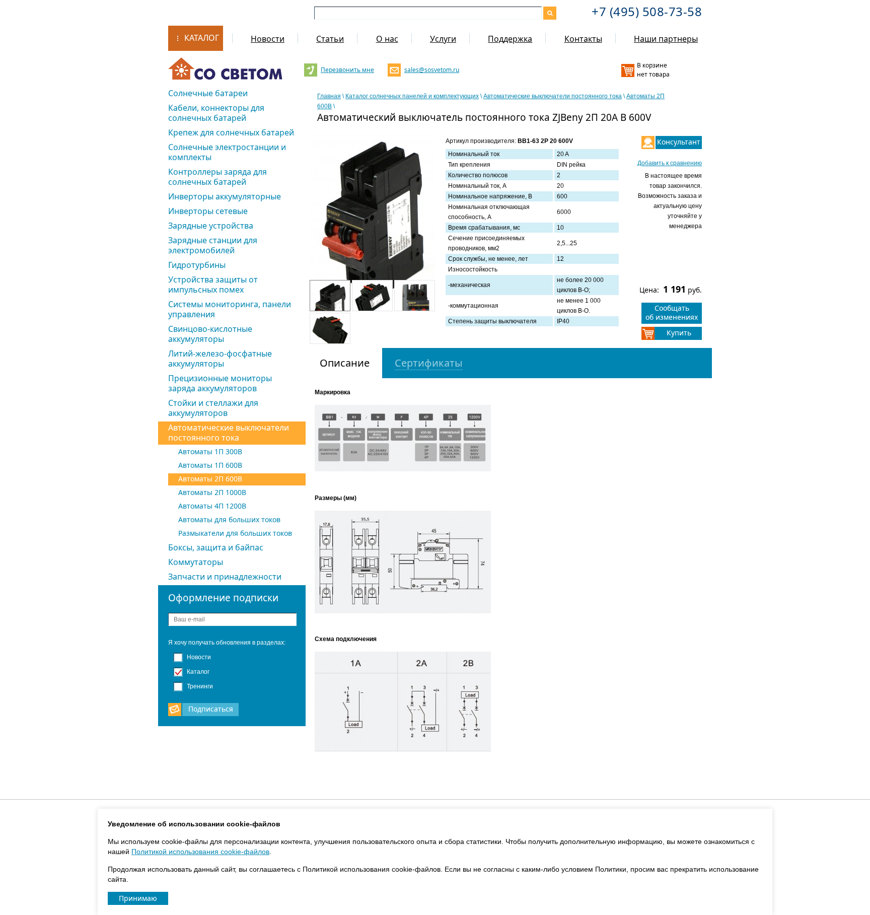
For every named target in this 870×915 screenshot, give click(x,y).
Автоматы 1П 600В (210, 465)
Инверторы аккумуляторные (224, 196)
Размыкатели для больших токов (235, 533)
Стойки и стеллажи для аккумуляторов (213, 407)
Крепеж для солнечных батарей (231, 132)
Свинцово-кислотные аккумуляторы (210, 333)
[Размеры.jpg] (405, 564)
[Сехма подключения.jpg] (405, 703)
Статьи (330, 38)
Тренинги (199, 686)
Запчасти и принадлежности (224, 576)
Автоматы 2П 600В (210, 478)
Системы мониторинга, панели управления (229, 309)
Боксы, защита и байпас (215, 547)
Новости (267, 38)
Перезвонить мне (347, 69)
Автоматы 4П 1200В (212, 506)
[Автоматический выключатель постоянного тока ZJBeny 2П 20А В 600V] (373, 218)
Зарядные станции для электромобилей (212, 245)
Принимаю (138, 898)
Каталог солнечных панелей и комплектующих (412, 96)
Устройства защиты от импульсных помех (213, 284)
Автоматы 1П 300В (210, 451)
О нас (387, 38)
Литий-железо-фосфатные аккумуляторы (220, 358)
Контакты (583, 38)
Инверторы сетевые (208, 211)
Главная (329, 96)
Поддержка (510, 38)
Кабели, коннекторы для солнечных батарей (216, 112)
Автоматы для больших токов (229, 519)
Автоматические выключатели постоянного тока (228, 432)
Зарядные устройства (210, 225)
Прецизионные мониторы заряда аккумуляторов (220, 383)
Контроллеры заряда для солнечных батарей (217, 176)
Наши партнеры (666, 38)
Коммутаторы (195, 562)
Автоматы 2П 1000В (212, 492)
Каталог (201, 37)
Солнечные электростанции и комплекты (227, 152)
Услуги (443, 38)
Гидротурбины (197, 264)
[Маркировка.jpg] (405, 440)
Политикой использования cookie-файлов (200, 852)
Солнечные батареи (208, 93)
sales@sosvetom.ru (430, 69)
